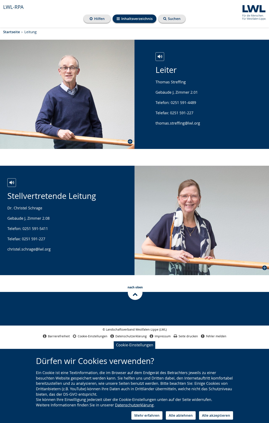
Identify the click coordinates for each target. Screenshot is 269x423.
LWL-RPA (13, 7)
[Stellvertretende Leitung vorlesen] (11, 182)
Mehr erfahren (147, 415)
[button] (67, 94)
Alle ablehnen (181, 415)
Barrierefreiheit (59, 336)
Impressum (163, 336)
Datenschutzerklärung (134, 404)
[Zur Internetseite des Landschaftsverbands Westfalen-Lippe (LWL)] (252, 12)
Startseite (11, 31)
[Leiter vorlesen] (160, 56)
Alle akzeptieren (216, 415)
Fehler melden (216, 336)
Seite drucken (188, 336)
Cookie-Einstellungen (134, 344)
